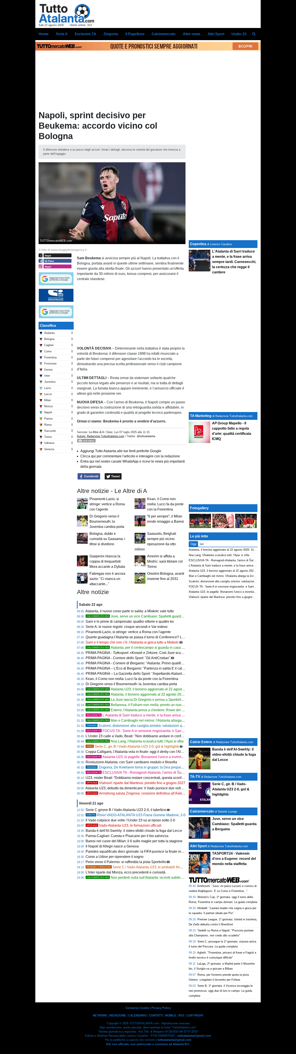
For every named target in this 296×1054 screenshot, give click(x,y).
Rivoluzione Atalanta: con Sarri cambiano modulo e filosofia (131, 762)
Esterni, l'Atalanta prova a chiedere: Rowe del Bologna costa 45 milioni (153, 710)
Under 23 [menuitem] (238, 34)
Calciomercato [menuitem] (164, 34)
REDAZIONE (117, 1015)
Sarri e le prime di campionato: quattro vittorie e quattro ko (130, 621)
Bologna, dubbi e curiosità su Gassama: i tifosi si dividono (107, 539)
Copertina (198, 244)
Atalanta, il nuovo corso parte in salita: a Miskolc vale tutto (129, 611)
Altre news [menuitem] (191, 34)
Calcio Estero (201, 742)
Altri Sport (198, 846)
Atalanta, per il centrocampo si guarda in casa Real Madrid (143, 647)
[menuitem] (253, 34)
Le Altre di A (97, 432)
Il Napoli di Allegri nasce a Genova (112, 846)
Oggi (193, 544)
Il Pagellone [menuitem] (135, 34)
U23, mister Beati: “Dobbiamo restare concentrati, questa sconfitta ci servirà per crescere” (154, 778)
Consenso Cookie (137, 1008)
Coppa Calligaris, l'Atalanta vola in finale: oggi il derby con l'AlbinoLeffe (140, 752)
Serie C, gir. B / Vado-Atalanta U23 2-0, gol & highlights (133, 746)
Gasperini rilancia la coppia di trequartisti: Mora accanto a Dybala (107, 561)
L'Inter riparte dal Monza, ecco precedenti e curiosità (125, 872)
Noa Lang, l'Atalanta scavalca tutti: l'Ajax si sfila (135, 741)
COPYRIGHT (195, 1015)
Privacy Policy (161, 1008)
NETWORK (100, 1015)
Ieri (202, 544)
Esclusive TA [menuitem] (85, 34)
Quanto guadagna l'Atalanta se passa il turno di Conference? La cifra (138, 637)
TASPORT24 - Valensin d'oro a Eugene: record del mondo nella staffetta (234, 859)
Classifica (48, 325)
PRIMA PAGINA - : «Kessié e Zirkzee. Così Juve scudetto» (138, 653)
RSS (181, 1015)
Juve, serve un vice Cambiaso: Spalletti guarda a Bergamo (144, 616)
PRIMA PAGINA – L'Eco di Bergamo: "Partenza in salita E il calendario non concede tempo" (156, 668)
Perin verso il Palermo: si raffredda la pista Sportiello (126, 862)
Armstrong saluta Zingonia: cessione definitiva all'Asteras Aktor (141, 793)
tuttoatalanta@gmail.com (194, 1035)
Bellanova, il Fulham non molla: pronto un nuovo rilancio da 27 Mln (150, 705)
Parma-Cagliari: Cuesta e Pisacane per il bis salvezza (127, 836)
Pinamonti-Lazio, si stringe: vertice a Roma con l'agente (107, 504)
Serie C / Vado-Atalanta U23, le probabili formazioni (139, 867)
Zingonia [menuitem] (111, 34)
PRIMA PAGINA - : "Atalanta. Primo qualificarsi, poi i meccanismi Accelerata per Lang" (167, 663)
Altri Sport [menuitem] (216, 34)
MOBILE (170, 1015)
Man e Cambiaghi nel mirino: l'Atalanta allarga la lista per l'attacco (149, 720)
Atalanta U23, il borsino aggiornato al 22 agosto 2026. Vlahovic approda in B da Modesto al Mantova (176, 689)
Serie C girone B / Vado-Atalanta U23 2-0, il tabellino (126, 810)
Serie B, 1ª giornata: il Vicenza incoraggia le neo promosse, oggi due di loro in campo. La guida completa (221, 990)
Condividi (90, 476)
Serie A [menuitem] (62, 34)
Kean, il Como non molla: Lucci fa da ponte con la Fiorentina (165, 504)
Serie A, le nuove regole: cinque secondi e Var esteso (127, 627)
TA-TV (195, 776)
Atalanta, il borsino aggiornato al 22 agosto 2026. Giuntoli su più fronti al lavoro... (160, 694)
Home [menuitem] (44, 34)
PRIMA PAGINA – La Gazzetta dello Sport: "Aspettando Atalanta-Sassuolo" (143, 673)
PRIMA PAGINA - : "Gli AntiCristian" (128, 658)
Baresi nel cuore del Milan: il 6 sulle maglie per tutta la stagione (134, 841)
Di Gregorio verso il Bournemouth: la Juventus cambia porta (106, 521)
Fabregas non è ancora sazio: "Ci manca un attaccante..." (107, 579)
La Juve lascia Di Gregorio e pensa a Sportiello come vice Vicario (149, 699)
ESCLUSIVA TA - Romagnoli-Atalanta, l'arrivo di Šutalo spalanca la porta (150, 772)
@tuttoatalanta (146, 436)
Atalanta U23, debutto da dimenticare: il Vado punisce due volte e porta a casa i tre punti (152, 788)
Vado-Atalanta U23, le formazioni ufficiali (124, 825)
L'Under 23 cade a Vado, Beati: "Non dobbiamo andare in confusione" (139, 736)
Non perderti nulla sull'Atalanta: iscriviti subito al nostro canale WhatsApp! (155, 877)
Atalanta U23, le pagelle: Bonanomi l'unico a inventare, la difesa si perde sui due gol (159, 757)
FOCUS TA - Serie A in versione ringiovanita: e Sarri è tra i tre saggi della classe (156, 731)
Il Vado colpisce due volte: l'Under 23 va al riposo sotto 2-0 (130, 820)
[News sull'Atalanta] (66, 13)
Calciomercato (202, 811)
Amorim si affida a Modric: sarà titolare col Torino (165, 561)
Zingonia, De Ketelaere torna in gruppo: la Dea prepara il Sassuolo (144, 767)
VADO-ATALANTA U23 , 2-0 (136, 815)
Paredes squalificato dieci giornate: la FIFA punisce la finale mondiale (139, 851)
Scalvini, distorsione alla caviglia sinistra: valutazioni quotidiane (141, 725)
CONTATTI (156, 1015)
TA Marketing (200, 416)
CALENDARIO (137, 1015)
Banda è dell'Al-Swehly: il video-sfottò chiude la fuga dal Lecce (134, 830)
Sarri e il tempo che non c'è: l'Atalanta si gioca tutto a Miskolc (132, 642)
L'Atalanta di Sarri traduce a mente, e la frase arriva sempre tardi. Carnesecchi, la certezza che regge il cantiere (179, 715)
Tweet (115, 476)
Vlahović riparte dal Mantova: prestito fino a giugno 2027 (136, 783)
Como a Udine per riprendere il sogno (114, 857)
